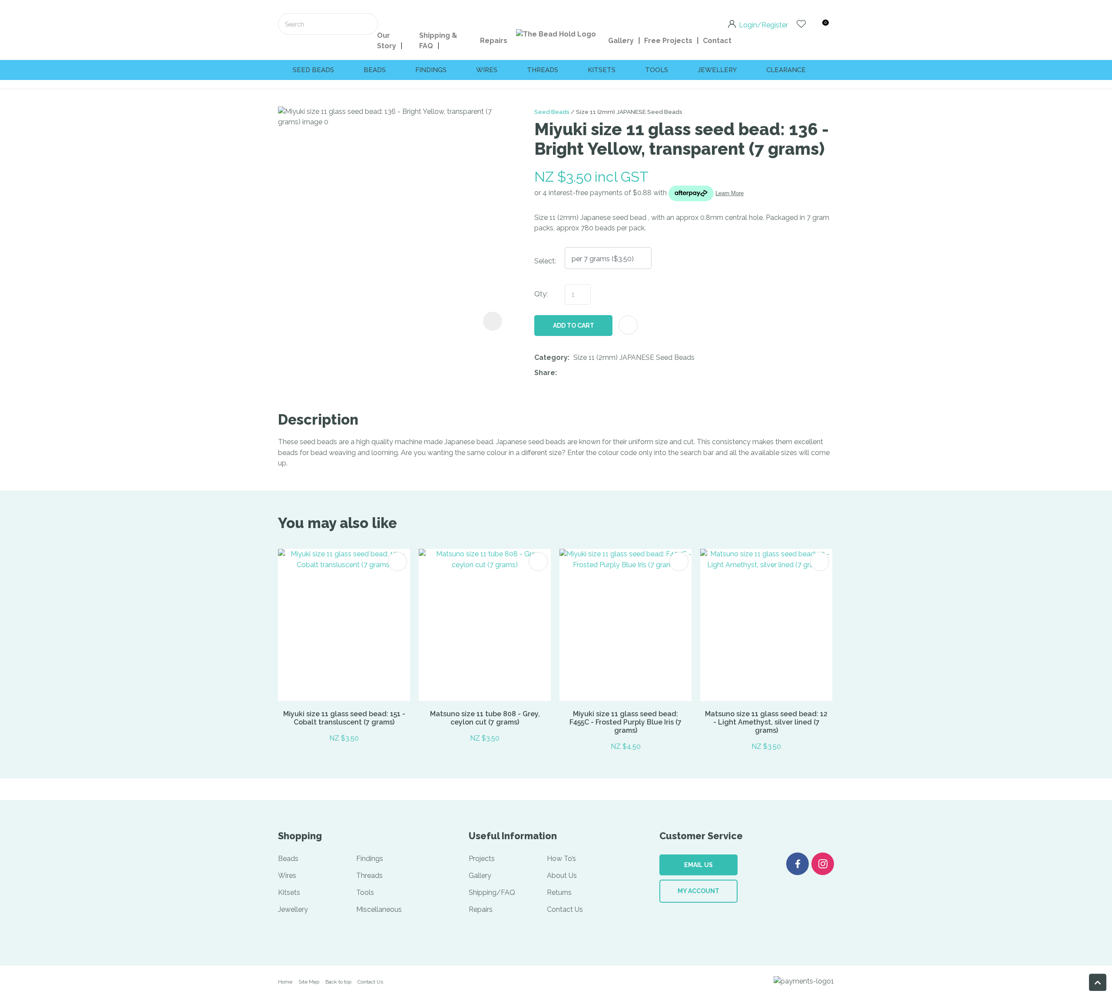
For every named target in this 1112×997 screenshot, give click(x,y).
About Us (562, 875)
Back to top (338, 982)
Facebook (797, 863)
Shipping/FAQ (492, 892)
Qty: (541, 294)
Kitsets (602, 70)
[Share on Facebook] (562, 373)
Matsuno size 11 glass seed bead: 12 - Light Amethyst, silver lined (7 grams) (766, 722)
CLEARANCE (786, 70)
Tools (656, 70)
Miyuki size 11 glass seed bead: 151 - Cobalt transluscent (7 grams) (344, 718)
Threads (542, 70)
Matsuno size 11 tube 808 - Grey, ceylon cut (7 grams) (485, 718)
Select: (545, 261)
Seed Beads (551, 111)
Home (285, 982)
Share (544, 373)
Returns (559, 892)
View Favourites (801, 24)
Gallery (621, 41)
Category (551, 357)
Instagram (822, 863)
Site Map (308, 982)
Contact (717, 41)
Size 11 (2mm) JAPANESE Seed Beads (629, 111)
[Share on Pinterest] (600, 373)
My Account (698, 890)
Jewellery (717, 70)
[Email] (587, 373)
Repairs (493, 41)
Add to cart (573, 325)
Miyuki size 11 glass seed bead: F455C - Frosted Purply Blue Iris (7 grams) (625, 722)
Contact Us (565, 909)
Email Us (698, 864)
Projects (482, 858)
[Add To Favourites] (628, 325)
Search (367, 24)
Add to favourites (397, 561)
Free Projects (668, 41)
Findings (431, 70)
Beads (375, 70)
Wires (486, 70)
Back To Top (1097, 982)
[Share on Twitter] (574, 373)
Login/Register (763, 24)
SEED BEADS (313, 70)
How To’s (561, 858)
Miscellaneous (379, 909)
